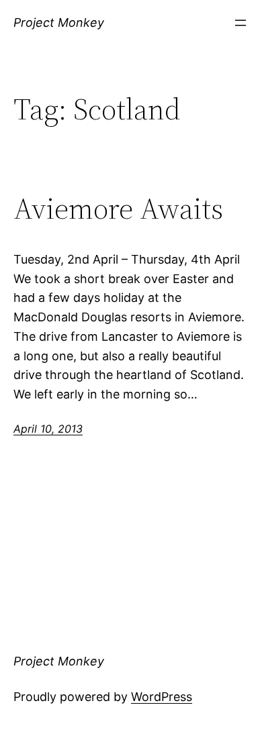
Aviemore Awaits (118, 209)
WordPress (161, 697)
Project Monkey (58, 22)
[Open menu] (240, 23)
